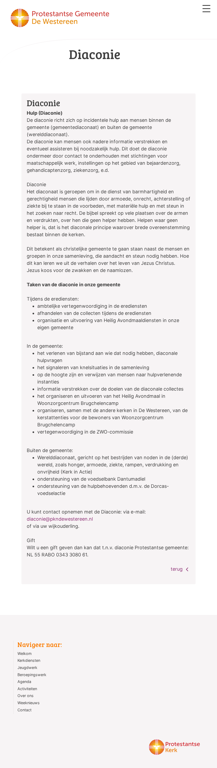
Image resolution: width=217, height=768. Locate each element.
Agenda (24, 681)
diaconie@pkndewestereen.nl (60, 519)
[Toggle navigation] (206, 9)
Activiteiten (27, 688)
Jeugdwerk (27, 667)
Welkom (24, 653)
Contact (24, 710)
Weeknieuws (28, 702)
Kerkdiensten (28, 660)
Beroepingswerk (31, 674)
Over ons (25, 695)
